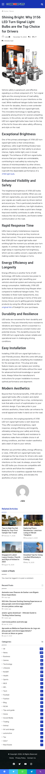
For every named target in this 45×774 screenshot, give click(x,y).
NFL (4, 687)
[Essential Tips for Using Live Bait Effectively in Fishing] (33, 547)
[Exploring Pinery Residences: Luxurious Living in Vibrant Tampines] (33, 520)
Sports (5, 679)
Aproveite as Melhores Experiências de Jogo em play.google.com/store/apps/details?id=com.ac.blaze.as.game (21, 630)
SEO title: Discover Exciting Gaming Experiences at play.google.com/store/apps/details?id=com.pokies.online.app (22, 603)
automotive (7, 733)
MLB (5, 683)
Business (6, 656)
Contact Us (31, 758)
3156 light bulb (8, 174)
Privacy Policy (20, 758)
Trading (6, 722)
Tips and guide (9, 710)
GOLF (5, 741)
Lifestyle (6, 668)
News (11, 11)
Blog (5, 702)
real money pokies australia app (14, 622)
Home (5, 11)
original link (7, 307)
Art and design (8, 729)
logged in (15, 578)
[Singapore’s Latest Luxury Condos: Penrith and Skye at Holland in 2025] (12, 547)
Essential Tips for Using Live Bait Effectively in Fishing (33, 557)
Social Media (8, 718)
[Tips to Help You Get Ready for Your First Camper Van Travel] (12, 520)
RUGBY (6, 672)
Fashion (6, 699)
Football (6, 695)
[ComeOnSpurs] (15, 4)
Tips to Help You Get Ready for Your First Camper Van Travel (10, 530)
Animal (5, 725)
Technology (7, 664)
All (4, 649)
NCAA (5, 706)
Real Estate (7, 745)
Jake (6, 37)
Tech (5, 691)
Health (5, 676)
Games (6, 660)
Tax (4, 737)
